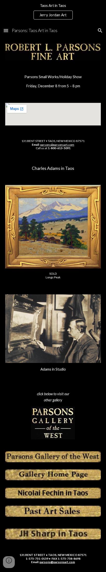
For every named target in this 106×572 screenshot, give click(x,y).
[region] (53, 12)
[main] (53, 81)
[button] (6, 30)
